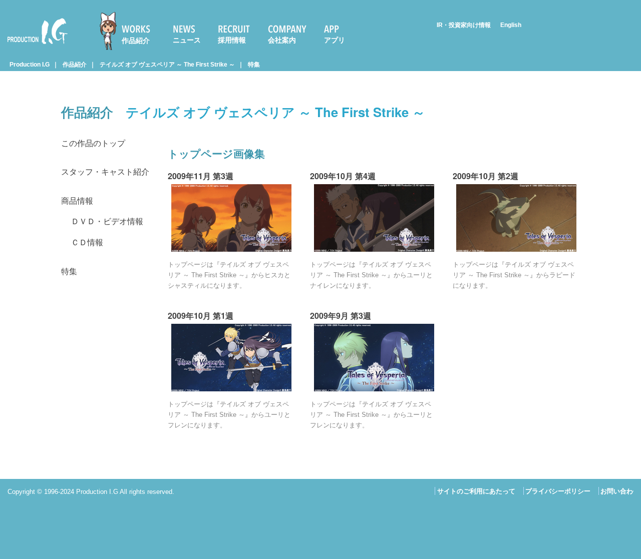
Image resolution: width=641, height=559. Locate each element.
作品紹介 (136, 41)
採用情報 (232, 40)
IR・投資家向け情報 (464, 25)
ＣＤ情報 (87, 242)
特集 (254, 64)
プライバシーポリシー (557, 491)
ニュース (187, 40)
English (510, 25)
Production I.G (30, 64)
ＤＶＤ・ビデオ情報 (107, 221)
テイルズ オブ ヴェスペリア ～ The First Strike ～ (167, 64)
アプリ (334, 40)
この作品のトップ (93, 143)
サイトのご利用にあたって (476, 491)
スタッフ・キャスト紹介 (105, 172)
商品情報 (77, 201)
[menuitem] (129, 31)
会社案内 (282, 40)
